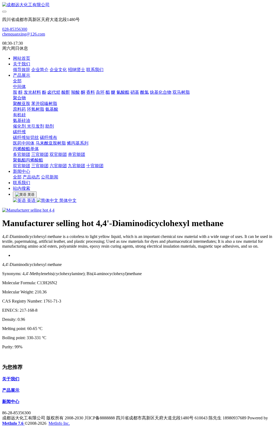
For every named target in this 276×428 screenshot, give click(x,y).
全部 (17, 81)
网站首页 (21, 58)
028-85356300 (14, 29)
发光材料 (32, 92)
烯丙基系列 (77, 143)
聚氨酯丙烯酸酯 (28, 160)
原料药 (19, 109)
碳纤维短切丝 (26, 137)
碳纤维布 (48, 137)
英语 (31, 200)
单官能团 (76, 154)
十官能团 (95, 165)
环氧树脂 (35, 109)
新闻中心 (21, 171)
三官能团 (40, 154)
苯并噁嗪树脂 (44, 103)
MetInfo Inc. (59, 423)
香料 (90, 92)
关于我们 (21, 64)
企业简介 (40, 69)
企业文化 (58, 69)
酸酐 (65, 92)
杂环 (100, 92)
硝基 (134, 92)
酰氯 (144, 92)
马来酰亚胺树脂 (51, 143)
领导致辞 (21, 69)
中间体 (19, 86)
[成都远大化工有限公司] (138, 5)
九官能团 (76, 165)
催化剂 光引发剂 (28, 126)
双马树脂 (181, 92)
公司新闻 (49, 177)
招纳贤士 (76, 69)
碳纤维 (19, 131)
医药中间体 (23, 143)
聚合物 (19, 98)
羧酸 (75, 92)
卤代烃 (53, 92)
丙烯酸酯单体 (26, 148)
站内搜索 (21, 188)
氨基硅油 (21, 120)
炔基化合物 (160, 92)
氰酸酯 (122, 92)
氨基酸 (51, 109)
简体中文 (67, 200)
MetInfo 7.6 (12, 423)
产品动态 (31, 177)
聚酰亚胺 (21, 103)
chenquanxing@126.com (23, 34)
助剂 (49, 126)
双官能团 (58, 154)
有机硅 (19, 115)
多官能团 (21, 154)
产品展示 (21, 75)
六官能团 (58, 165)
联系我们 (95, 69)
